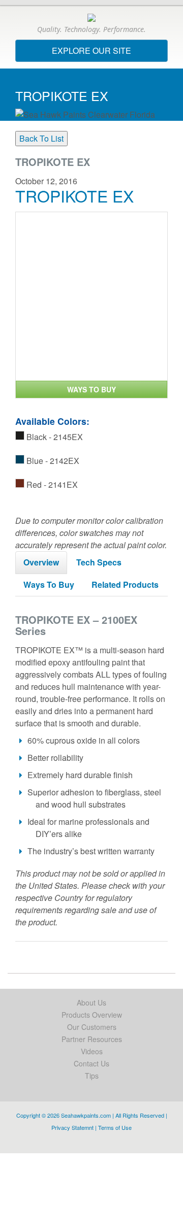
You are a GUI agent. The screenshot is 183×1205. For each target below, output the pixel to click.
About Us (91, 1002)
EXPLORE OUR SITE (110, 53)
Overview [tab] (41, 562)
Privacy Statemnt (72, 1127)
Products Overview (92, 1015)
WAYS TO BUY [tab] (91, 389)
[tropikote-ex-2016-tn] (91, 296)
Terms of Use (115, 1127)
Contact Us (91, 1063)
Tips (92, 1075)
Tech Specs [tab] (98, 562)
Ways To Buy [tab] (48, 584)
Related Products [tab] (125, 584)
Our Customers (91, 1027)
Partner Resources (92, 1039)
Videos (92, 1051)
